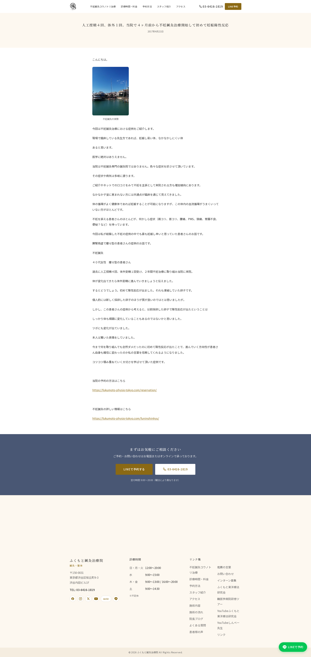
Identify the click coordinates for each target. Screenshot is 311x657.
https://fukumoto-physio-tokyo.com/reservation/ (124, 390)
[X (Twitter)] (88, 599)
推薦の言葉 (224, 567)
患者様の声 (196, 632)
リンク (221, 635)
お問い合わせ (225, 574)
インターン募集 (226, 580)
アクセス (180, 6)
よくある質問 (197, 625)
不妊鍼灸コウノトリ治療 (103, 6)
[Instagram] (80, 599)
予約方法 (147, 6)
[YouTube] (96, 599)
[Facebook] (73, 599)
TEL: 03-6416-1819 (82, 590)
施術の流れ (196, 612)
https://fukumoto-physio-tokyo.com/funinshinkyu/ (125, 418)
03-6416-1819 (177, 469)
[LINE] (116, 599)
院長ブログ (196, 619)
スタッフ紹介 (164, 6)
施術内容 (194, 605)
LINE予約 (233, 6)
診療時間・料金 (129, 6)
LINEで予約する (134, 469)
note (106, 598)
